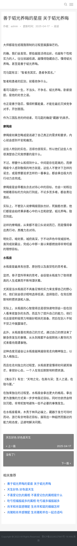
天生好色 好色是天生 (20, 489)
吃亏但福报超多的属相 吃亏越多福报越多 (33, 501)
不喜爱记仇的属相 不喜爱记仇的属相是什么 (34, 495)
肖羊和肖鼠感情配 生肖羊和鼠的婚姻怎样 (33, 506)
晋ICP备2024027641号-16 (55, 536)
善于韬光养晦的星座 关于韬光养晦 (29, 483)
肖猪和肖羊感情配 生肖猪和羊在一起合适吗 (34, 512)
